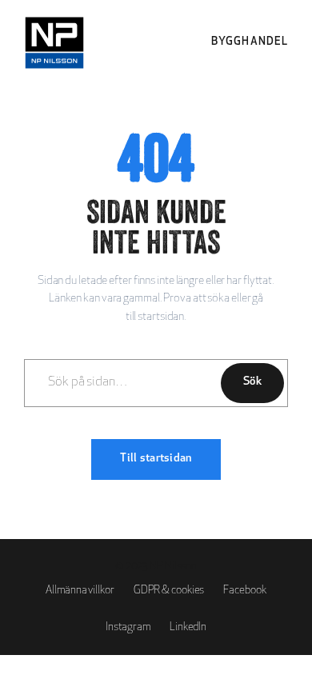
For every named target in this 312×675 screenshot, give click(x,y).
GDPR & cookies (169, 590)
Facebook (244, 590)
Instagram (128, 627)
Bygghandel (249, 42)
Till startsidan (155, 459)
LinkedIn (188, 627)
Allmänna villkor (80, 590)
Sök (252, 382)
